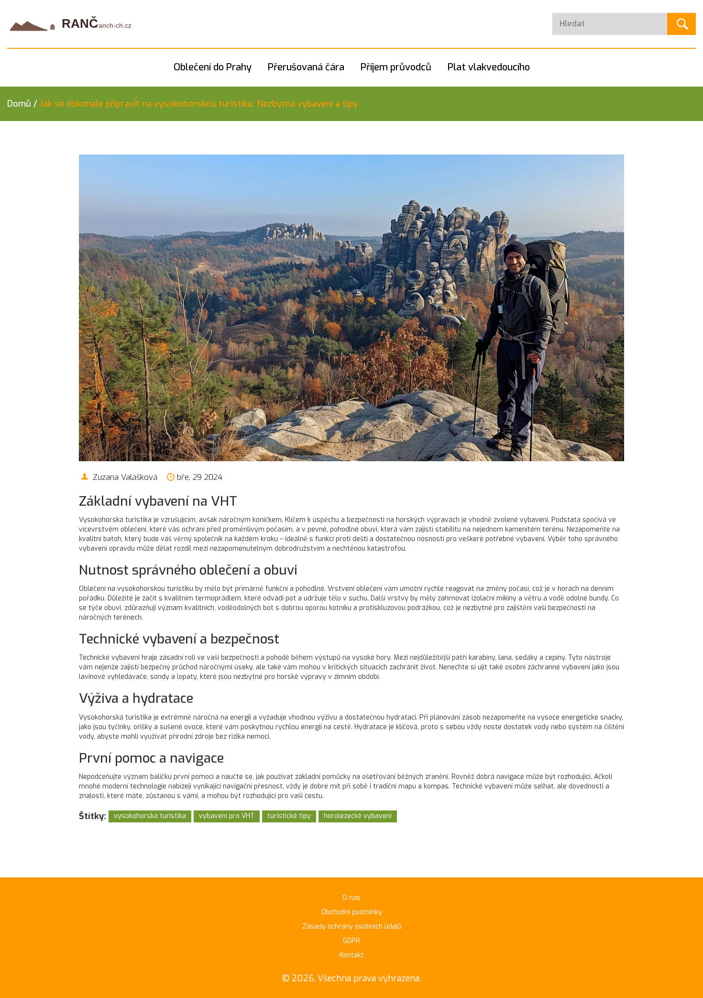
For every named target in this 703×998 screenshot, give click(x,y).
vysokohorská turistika (150, 816)
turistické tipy (289, 816)
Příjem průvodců (396, 67)
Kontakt (352, 955)
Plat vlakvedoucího (489, 67)
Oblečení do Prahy (213, 67)
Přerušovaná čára (306, 67)
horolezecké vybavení (358, 816)
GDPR (351, 940)
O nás (351, 897)
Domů (19, 104)
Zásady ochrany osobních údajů (351, 926)
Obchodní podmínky (351, 912)
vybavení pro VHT (226, 816)
